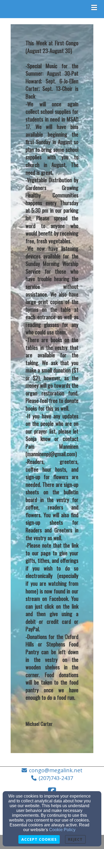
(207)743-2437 (56, 778)
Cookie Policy (62, 829)
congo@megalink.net (55, 770)
